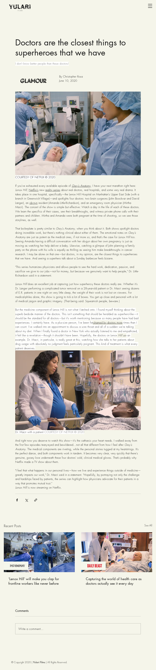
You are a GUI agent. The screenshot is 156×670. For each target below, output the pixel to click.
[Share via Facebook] (17, 500)
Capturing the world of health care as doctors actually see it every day (114, 581)
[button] (150, 6)
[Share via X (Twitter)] (26, 500)
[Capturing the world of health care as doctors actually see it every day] (116, 552)
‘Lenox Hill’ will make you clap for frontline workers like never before (33, 581)
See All (148, 525)
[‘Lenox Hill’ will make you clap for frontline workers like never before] (39, 552)
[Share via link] (35, 500)
